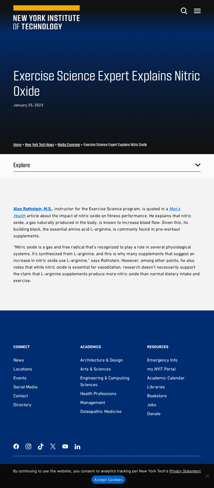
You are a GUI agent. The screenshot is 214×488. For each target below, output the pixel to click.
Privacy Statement (185, 471)
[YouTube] (65, 446)
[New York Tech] (46, 17)
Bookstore (157, 395)
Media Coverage (69, 144)
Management (92, 402)
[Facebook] (16, 446)
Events (19, 377)
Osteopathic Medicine (100, 411)
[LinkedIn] (77, 446)
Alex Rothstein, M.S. (32, 208)
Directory (22, 404)
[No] (207, 476)
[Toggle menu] (197, 11)
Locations (22, 368)
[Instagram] (28, 446)
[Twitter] (53, 446)
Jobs (151, 404)
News (18, 359)
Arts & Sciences (95, 368)
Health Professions (98, 393)
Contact (20, 395)
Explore (21, 164)
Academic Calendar (166, 377)
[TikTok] (40, 446)
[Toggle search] (184, 11)
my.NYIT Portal (161, 368)
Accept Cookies (108, 479)
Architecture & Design (101, 359)
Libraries (156, 386)
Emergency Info (162, 359)
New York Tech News (39, 144)
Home (17, 144)
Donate (153, 413)
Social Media (25, 386)
